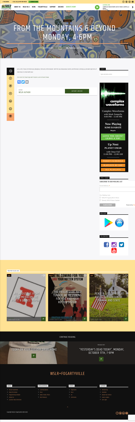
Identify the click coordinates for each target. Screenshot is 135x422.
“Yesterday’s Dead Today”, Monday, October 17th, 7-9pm (101, 351)
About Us (17, 7)
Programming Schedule (14, 395)
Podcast (51, 276)
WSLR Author (60, 48)
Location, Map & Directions (15, 400)
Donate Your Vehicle (106, 395)
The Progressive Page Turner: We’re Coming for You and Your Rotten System (67, 297)
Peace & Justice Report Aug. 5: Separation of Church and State (109, 297)
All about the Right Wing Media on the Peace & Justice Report (26, 297)
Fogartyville (42, 7)
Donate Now (34, 2)
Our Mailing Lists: (105, 195)
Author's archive (77, 91)
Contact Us (11, 397)
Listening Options (44, 390)
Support (53, 7)
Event (9, 276)
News (34, 7)
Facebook (6, 2)
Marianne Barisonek (54, 318)
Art (71, 395)
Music (41, 392)
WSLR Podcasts (43, 397)
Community (73, 397)
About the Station (13, 392)
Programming (67, 21)
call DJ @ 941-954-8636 (20, 2)
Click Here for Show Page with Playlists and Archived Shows (33, 77)
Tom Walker (11, 318)
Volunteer (104, 392)
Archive (61, 7)
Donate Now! (71, 6)
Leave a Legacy (105, 397)
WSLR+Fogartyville (67, 373)
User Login (104, 400)
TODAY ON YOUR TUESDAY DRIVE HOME (34, 349)
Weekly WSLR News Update (111, 200)
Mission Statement (13, 390)
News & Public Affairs (45, 395)
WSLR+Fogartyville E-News (110, 197)
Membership (105, 390)
